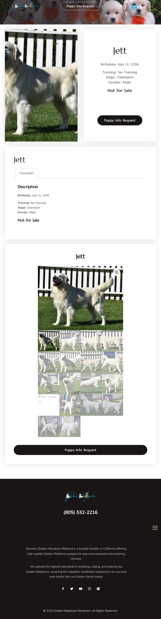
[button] (134, 7)
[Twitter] (71, 588)
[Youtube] (80, 588)
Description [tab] (26, 173)
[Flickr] (98, 588)
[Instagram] (89, 588)
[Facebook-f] (62, 588)
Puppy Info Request (80, 6)
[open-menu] (152, 528)
